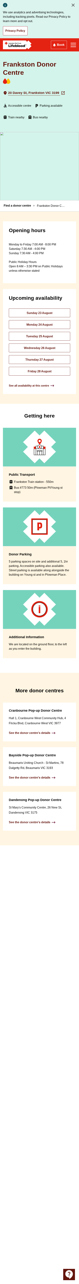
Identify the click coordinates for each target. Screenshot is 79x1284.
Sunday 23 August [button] (39, 313)
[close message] (74, 5)
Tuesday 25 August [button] (39, 336)
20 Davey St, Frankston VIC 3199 (34, 93)
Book (60, 44)
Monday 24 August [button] (39, 324)
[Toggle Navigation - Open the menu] (73, 45)
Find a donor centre (17, 205)
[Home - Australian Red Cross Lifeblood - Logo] (17, 44)
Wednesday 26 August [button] (39, 348)
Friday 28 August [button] (39, 371)
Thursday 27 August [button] (39, 359)
